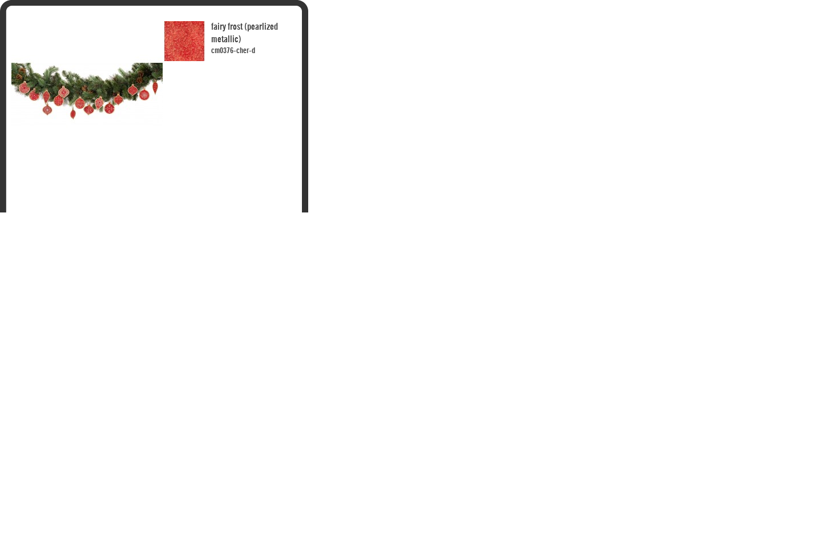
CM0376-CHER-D (233, 51)
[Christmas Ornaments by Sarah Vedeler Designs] (87, 22)
